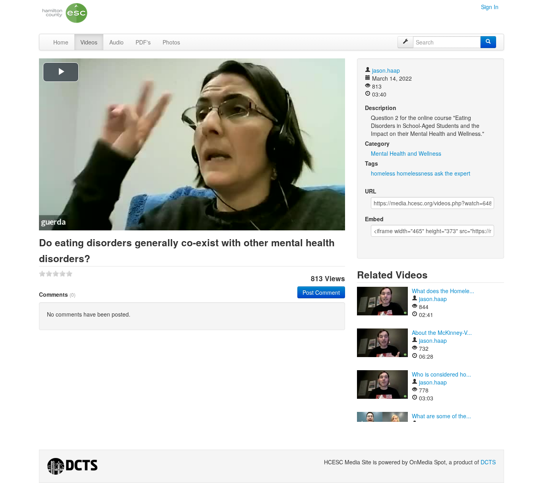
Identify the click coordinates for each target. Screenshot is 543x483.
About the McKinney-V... (442, 332)
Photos (171, 42)
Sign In (489, 7)
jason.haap (386, 70)
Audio (116, 42)
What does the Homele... (443, 291)
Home (60, 42)
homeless (383, 173)
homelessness (415, 173)
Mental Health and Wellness (406, 153)
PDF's (143, 42)
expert (462, 173)
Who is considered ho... (441, 374)
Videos (88, 42)
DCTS (488, 462)
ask (438, 173)
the (449, 173)
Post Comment (321, 292)
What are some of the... (441, 416)
